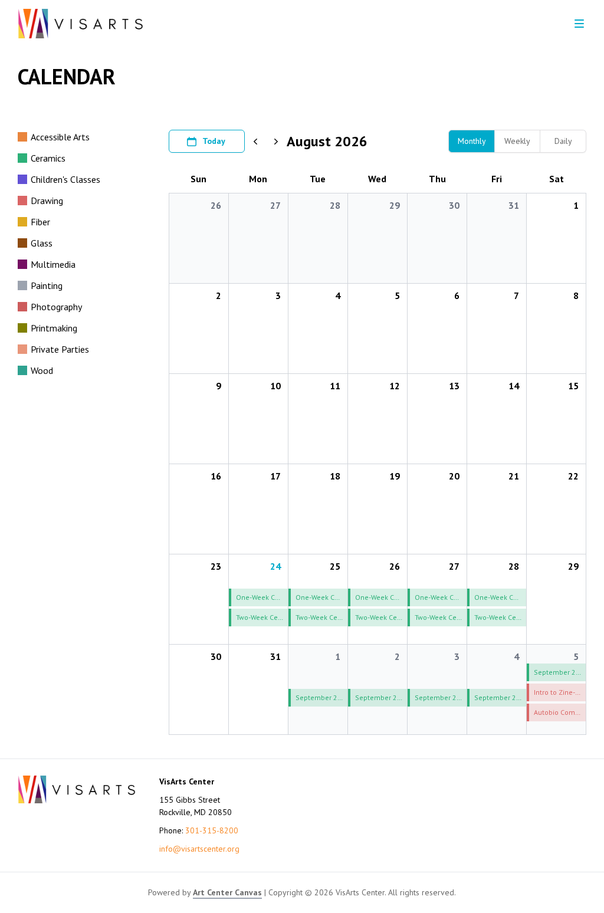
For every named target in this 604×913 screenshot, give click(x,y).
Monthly (472, 141)
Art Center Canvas (227, 892)
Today (213, 141)
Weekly (517, 141)
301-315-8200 (211, 830)
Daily (563, 141)
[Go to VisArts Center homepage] (80, 23)
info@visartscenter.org (199, 848)
